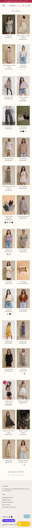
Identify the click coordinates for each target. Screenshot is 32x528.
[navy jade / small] (5, 222)
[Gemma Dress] (23, 238)
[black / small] (23, 131)
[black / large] (10, 314)
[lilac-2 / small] (10, 254)
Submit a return (6, 500)
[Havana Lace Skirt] (23, 390)
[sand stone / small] (25, 131)
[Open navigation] (3, 6)
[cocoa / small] (21, 131)
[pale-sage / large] (24, 70)
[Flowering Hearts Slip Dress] (8, 175)
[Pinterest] (7, 517)
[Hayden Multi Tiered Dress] (8, 419)
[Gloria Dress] (23, 330)
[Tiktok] (9, 517)
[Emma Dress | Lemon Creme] (23, 24)
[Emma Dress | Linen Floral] (8, 54)
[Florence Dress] (8, 147)
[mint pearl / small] (10, 222)
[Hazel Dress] (8, 449)
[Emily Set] (8, 24)
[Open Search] (23, 5)
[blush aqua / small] (7, 222)
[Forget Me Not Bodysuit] (8, 205)
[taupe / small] (24, 373)
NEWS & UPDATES (7, 502)
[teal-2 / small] (7, 254)
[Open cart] (29, 5)
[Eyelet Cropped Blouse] (23, 86)
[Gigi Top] (8, 298)
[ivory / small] (22, 465)
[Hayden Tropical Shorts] (23, 419)
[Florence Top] (23, 147)
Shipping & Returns (7, 497)
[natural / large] (7, 314)
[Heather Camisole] (23, 449)
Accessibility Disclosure (9, 507)
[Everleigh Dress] (8, 86)
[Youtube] (11, 517)
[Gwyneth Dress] (8, 358)
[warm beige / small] (24, 465)
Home (13, 11)
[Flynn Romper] (23, 175)
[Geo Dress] (8, 270)
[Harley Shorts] (8, 390)
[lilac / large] (22, 70)
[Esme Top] (23, 54)
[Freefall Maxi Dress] (23, 205)
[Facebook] (3, 517)
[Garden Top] (8, 238)
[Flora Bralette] (23, 115)
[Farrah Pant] (8, 115)
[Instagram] (5, 517)
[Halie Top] (23, 358)
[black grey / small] (12, 222)
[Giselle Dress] (8, 330)
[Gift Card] (23, 270)
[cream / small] (22, 373)
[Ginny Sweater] (23, 298)
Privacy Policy (6, 504)
